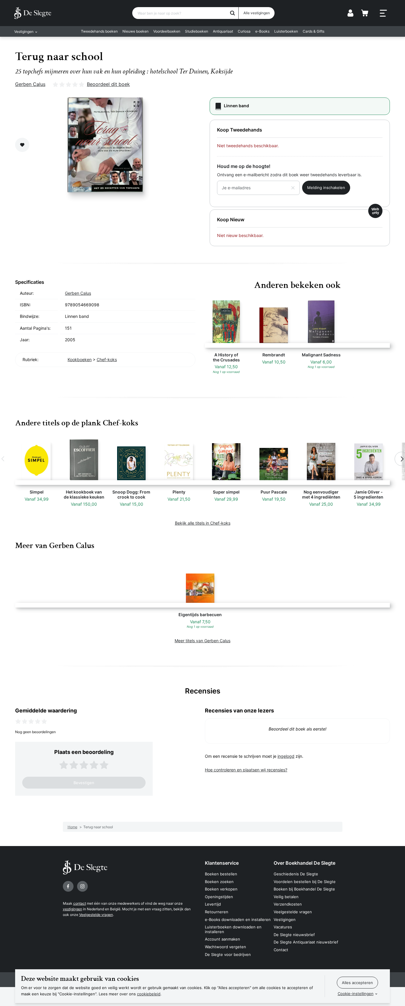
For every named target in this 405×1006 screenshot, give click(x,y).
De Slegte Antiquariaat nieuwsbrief (306, 942)
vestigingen (72, 909)
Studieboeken (196, 31)
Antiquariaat (223, 31)
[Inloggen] (350, 13)
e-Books (262, 31)
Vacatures (283, 927)
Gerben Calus (30, 84)
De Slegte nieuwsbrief (294, 934)
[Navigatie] (383, 13)
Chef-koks (107, 359)
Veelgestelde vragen (96, 914)
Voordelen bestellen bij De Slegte (305, 881)
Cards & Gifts (313, 31)
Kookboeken (80, 359)
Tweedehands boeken (99, 31)
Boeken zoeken (219, 881)
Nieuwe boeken (135, 31)
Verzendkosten (288, 904)
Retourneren (216, 911)
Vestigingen (285, 919)
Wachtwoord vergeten (225, 946)
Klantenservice (222, 863)
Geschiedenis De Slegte (296, 874)
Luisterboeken (286, 31)
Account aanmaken (222, 939)
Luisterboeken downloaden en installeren (233, 929)
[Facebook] (68, 886)
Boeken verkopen (221, 889)
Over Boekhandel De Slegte (304, 863)
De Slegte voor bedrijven (228, 954)
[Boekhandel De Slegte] (32, 13)
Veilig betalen (286, 896)
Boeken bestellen (221, 874)
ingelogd (286, 756)
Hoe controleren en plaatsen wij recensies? (246, 769)
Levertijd (213, 904)
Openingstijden (219, 896)
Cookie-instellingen (356, 993)
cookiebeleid (148, 993)
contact (79, 903)
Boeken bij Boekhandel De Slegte (304, 889)
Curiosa (244, 31)
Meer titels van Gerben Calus (202, 640)
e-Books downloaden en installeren (238, 919)
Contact (281, 949)
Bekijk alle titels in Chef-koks (202, 523)
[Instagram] (82, 886)
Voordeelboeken (166, 31)
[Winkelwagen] (365, 13)
